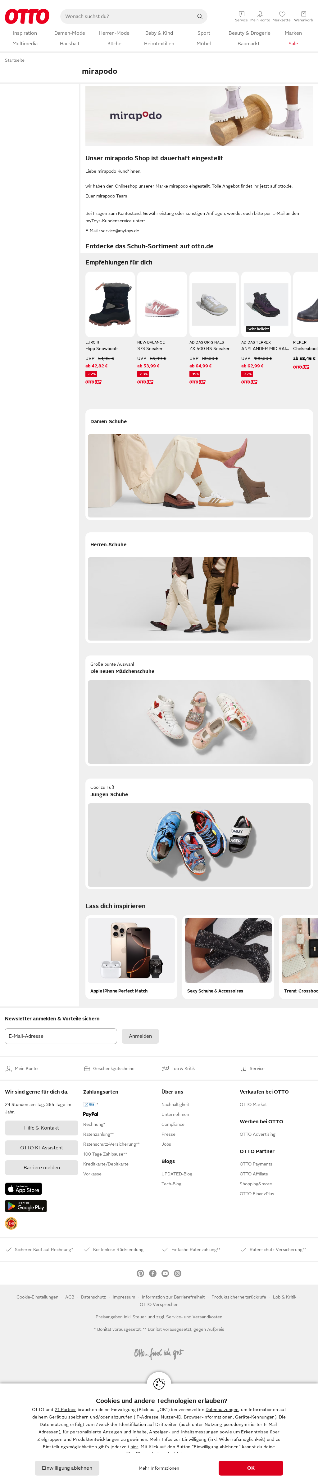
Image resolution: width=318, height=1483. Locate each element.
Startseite (15, 60)
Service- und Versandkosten (194, 1316)
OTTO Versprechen (159, 1304)
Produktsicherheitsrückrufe (238, 1296)
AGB (69, 1296)
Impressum (124, 1296)
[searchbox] (126, 16)
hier (134, 1446)
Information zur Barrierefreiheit (173, 1296)
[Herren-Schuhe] (199, 587)
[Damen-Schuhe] (199, 464)
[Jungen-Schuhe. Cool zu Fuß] (199, 834)
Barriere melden (42, 1167)
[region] (159, 1433)
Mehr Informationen (159, 1468)
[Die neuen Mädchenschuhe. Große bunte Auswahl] (199, 710)
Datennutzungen (222, 1409)
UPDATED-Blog (176, 1173)
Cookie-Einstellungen (37, 1296)
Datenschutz (93, 1296)
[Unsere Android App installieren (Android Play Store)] (26, 1206)
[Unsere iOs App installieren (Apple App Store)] (23, 1189)
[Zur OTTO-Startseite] (27, 16)
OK (251, 1468)
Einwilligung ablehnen (67, 1468)
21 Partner (65, 1409)
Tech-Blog (171, 1183)
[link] (11, 1223)
